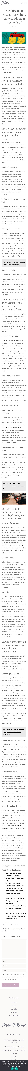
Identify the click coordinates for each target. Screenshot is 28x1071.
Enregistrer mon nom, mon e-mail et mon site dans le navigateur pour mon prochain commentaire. (14, 977)
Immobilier (14, 1009)
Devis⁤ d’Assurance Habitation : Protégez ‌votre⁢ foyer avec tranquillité (15, 900)
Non (16, 1068)
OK (12, 1068)
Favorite (14, 1053)
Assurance (5, 923)
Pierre (14, 27)
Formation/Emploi (14, 1015)
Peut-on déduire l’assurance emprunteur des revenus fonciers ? (15, 893)
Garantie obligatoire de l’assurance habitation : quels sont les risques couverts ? (15, 885)
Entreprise (14, 1006)
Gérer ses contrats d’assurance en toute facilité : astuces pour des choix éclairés (16, 916)
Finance (14, 1002)
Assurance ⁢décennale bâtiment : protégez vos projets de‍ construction (16, 908)
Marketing (14, 1012)
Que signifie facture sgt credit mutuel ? (14, 1050)
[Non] (26, 1065)
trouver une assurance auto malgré (12, 160)
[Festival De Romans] (6, 3)
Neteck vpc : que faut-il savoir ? (14, 1047)
